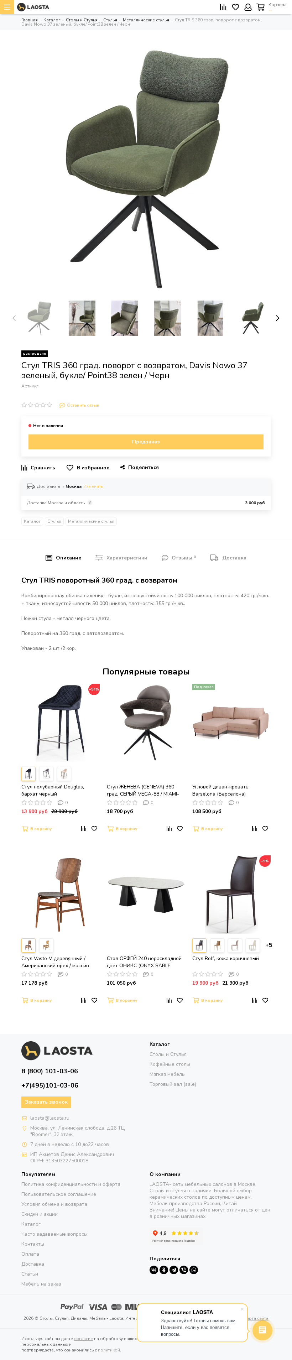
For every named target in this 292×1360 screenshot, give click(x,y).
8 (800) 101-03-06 (49, 1071)
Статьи (29, 1274)
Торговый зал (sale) (173, 1084)
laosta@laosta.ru (49, 1118)
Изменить (93, 486)
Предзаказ (146, 441)
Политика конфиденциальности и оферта (70, 1184)
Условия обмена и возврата (54, 1204)
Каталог (32, 521)
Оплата (30, 1254)
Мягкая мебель (167, 1074)
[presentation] (14, 318)
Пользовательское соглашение (58, 1194)
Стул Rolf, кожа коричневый (225, 958)
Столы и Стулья (168, 1054)
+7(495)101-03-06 (49, 1085)
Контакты (32, 1244)
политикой (109, 1350)
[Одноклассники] (164, 1270)
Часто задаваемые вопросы (54, 1234)
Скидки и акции (39, 1214)
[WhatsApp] (193, 1270)
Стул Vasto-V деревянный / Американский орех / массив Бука (55, 962)
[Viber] (183, 1270)
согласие (83, 1338)
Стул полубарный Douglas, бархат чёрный (52, 790)
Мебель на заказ (41, 1284)
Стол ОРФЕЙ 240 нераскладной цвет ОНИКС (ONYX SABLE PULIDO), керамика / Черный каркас (144, 962)
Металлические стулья (91, 521)
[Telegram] (174, 1270)
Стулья (54, 521)
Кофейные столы (170, 1064)
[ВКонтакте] (154, 1270)
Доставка (32, 1264)
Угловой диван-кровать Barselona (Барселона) (220, 790)
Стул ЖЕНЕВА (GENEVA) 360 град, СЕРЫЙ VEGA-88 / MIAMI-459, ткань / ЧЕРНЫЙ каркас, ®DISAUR (143, 790)
